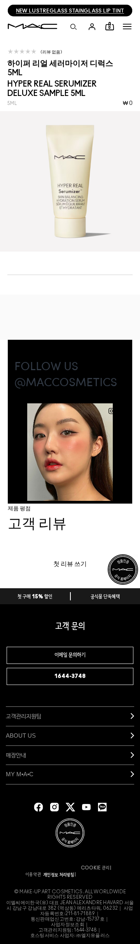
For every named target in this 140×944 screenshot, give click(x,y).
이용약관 (33, 874)
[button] (127, 26)
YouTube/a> (86, 807)
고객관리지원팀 (23, 716)
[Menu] (127, 26)
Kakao (102, 807)
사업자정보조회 (67, 924)
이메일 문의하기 (70, 655)
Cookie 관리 (95, 868)
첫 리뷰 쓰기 (70, 564)
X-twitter (70, 807)
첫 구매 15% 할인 (35, 597)
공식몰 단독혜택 (105, 597)
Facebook (38, 807)
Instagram (54, 807)
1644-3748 (70, 676)
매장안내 (16, 755)
